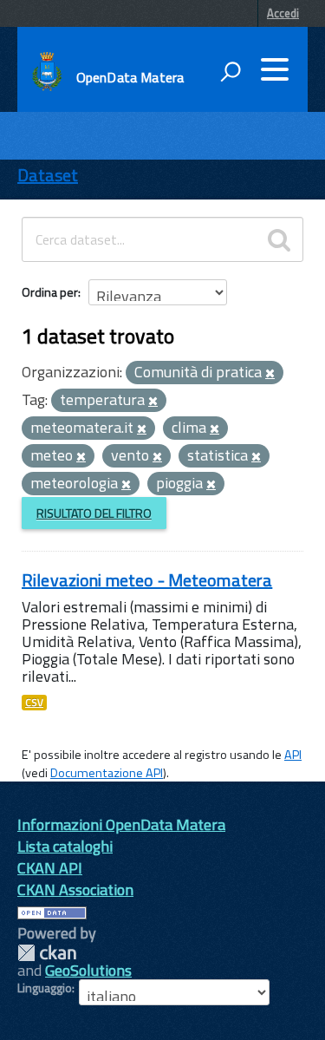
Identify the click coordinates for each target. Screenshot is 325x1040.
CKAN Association (75, 889)
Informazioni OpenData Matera (121, 824)
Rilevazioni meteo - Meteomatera (147, 579)
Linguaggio (44, 988)
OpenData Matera (130, 77)
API (293, 754)
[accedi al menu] (275, 69)
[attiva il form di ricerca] (230, 71)
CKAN (46, 953)
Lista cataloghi (65, 846)
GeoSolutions (88, 970)
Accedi (283, 13)
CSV (34, 702)
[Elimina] (270, 374)
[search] (279, 239)
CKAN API (49, 868)
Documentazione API (106, 772)
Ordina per (50, 292)
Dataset (47, 174)
